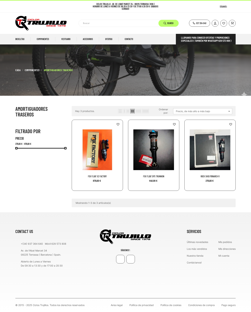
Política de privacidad (141, 305)
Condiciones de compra (201, 305)
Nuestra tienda (195, 255)
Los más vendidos (197, 248)
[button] (199, 23)
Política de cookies (171, 305)
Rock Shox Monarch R (210, 176)
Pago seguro (228, 305)
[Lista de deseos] (223, 23)
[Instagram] (234, 6)
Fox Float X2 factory (97, 176)
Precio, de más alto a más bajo (203, 111)
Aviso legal (117, 305)
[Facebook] (230, 6)
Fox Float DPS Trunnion (153, 176)
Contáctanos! (194, 262)
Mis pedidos (225, 242)
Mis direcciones (227, 248)
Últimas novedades (197, 242)
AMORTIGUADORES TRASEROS (31, 111)
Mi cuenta (223, 255)
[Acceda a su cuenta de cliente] (215, 23)
